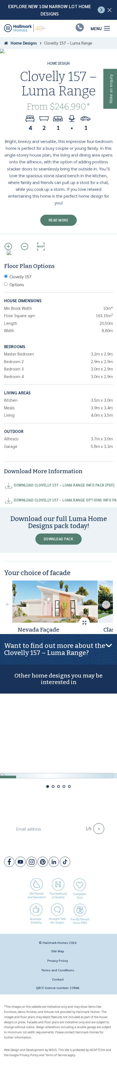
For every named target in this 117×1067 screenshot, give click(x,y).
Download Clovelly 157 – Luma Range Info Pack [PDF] (64, 485)
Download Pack (58, 538)
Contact (58, 979)
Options (17, 284)
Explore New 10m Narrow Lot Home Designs (49, 10)
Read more (59, 220)
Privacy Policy (57, 960)
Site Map (57, 951)
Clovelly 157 (20, 276)
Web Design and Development (24, 1049)
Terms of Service (56, 1055)
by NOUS (51, 1049)
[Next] (106, 605)
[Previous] (8, 605)
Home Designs (24, 42)
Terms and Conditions (57, 970)
